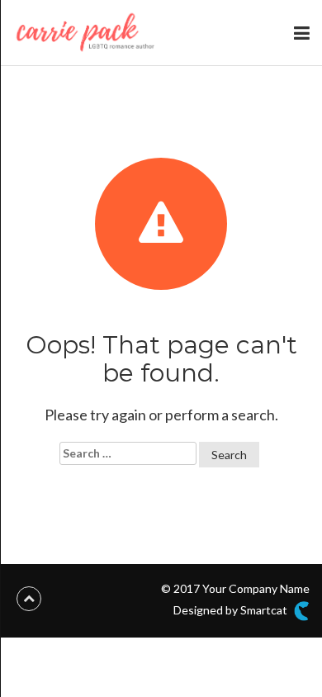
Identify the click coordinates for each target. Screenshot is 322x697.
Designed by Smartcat (231, 610)
